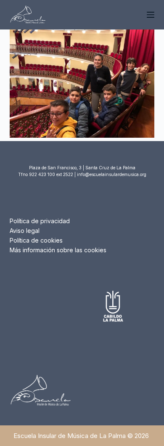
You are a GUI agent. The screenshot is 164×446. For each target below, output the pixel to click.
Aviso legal (25, 230)
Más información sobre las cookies (58, 250)
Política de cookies (36, 240)
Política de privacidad (40, 220)
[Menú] (150, 15)
